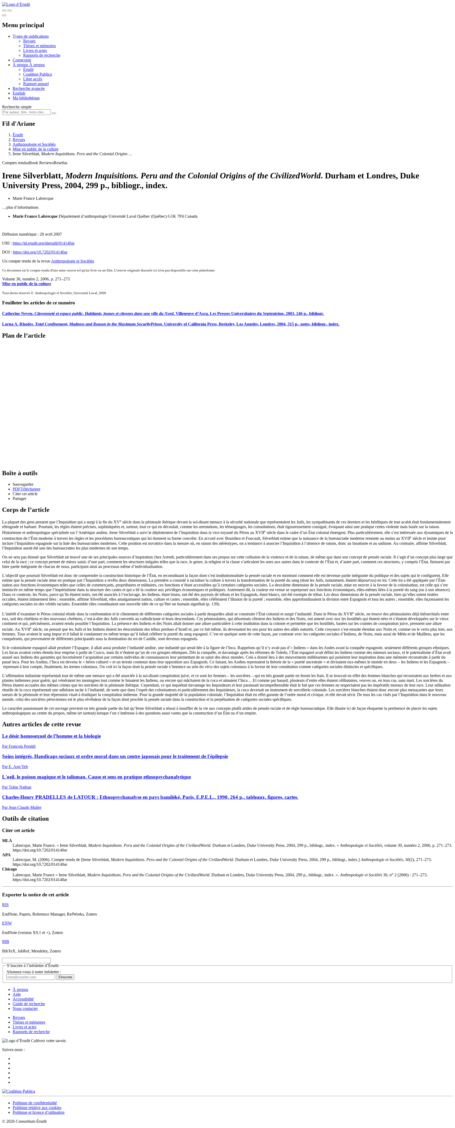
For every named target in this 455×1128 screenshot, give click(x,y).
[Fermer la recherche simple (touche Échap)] (9, 10)
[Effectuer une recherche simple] (4, 10)
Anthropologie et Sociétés (34, 144)
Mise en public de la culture (35, 149)
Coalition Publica (37, 74)
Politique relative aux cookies (37, 1107)
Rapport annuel (36, 83)
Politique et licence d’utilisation (39, 1112)
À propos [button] (21, 64)
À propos (37, 64)
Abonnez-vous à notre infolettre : (33, 972)
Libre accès (32, 79)
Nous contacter (25, 1008)
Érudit (28, 69)
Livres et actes (35, 50)
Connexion (22, 60)
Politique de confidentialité (35, 1103)
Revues (29, 41)
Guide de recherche (29, 1003)
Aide (17, 994)
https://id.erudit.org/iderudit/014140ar (44, 243)
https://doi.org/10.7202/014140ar (40, 252)
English (19, 93)
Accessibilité (23, 999)
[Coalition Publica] (18, 1091)
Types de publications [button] (31, 36)
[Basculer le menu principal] (4, 15)
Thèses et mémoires (39, 45)
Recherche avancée (29, 88)
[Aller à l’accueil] (16, 4)
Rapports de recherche (41, 55)
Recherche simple (17, 107)
